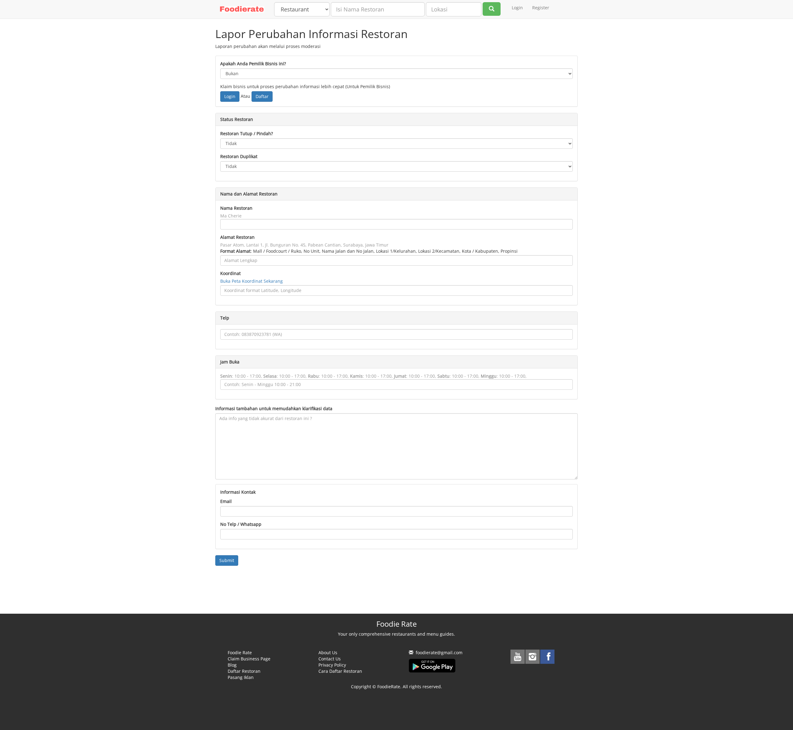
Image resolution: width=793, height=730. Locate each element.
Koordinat (230, 273)
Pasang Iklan (241, 677)
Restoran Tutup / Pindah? (246, 133)
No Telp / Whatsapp (240, 524)
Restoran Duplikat (238, 156)
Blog (232, 665)
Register (540, 8)
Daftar (262, 96)
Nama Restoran (236, 208)
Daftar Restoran (244, 671)
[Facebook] (547, 657)
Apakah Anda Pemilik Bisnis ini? (253, 64)
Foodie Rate (240, 652)
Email (226, 501)
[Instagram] (532, 657)
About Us (327, 652)
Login (517, 8)
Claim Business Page (249, 659)
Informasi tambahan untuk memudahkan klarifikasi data (273, 408)
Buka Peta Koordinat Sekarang (251, 281)
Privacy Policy (332, 665)
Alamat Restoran (237, 237)
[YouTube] (517, 657)
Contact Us (329, 659)
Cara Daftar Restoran (340, 671)
